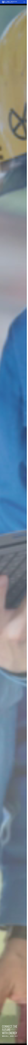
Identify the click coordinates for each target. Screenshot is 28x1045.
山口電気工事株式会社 (7, 1)
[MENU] (24, 2)
